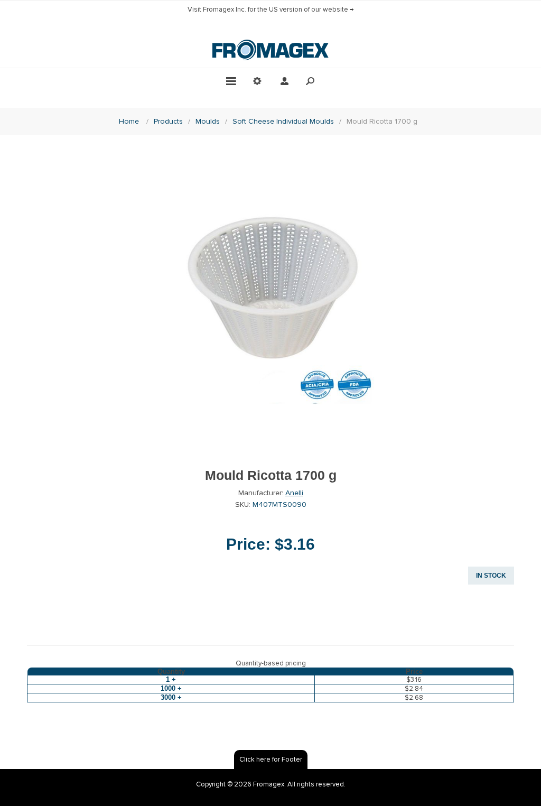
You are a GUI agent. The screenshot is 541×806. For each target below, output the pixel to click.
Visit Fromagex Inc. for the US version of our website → (271, 9)
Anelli (294, 492)
